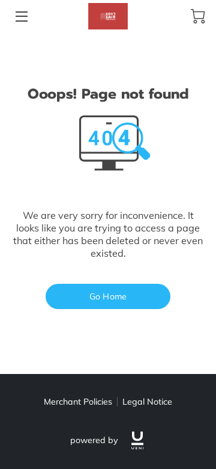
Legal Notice (147, 401)
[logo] (137, 440)
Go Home (108, 296)
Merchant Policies (78, 401)
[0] (198, 16)
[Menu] (21, 16)
